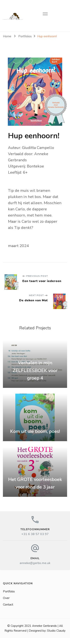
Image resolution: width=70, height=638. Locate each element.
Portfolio (9, 591)
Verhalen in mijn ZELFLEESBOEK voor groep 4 (35, 370)
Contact (8, 604)
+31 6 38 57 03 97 (35, 534)
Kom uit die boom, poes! (35, 431)
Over (6, 598)
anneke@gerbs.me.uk (35, 563)
